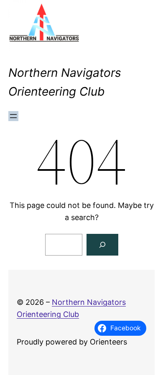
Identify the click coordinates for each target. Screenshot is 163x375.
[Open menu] (13, 116)
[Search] (102, 245)
